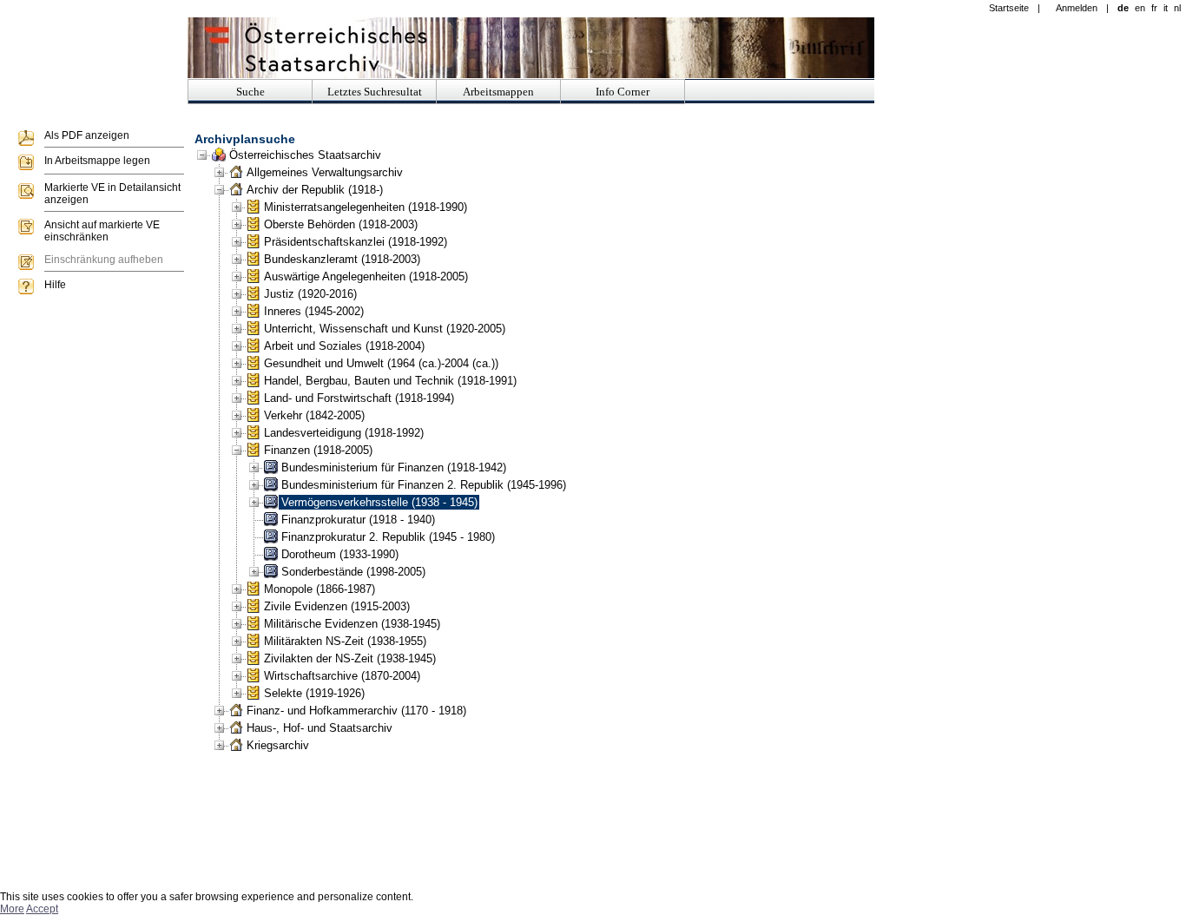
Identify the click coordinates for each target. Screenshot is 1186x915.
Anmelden (1076, 8)
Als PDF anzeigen (86, 135)
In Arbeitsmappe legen (97, 161)
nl (1177, 8)
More (12, 909)
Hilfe (55, 285)
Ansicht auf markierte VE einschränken (102, 231)
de (1123, 8)
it (1165, 8)
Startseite (1009, 8)
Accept (42, 909)
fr (1154, 8)
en (1140, 8)
